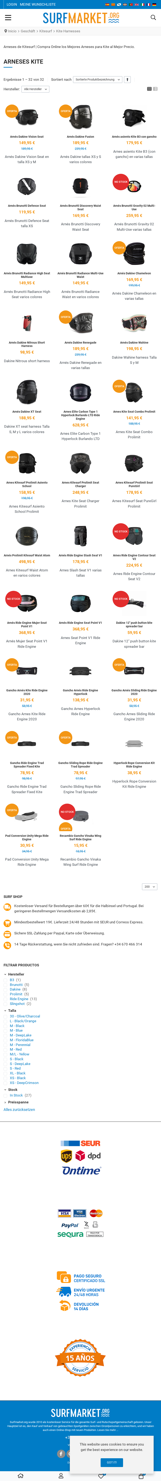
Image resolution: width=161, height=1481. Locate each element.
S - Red (15, 1068)
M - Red (16, 1049)
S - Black (16, 1059)
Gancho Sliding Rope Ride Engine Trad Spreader (80, 764)
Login (12, 4)
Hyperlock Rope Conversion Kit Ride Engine (134, 764)
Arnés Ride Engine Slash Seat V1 (80, 555)
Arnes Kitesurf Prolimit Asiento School (27, 484)
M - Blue (16, 1030)
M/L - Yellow (19, 1054)
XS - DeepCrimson (24, 1083)
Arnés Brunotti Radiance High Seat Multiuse (27, 275)
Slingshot (18, 1004)
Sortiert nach (61, 79)
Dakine (15, 989)
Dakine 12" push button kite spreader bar (134, 624)
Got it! (112, 1462)
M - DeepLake (20, 1035)
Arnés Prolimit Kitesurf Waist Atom (27, 555)
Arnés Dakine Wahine (134, 342)
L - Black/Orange (23, 1021)
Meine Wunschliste (38, 4)
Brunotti (16, 985)
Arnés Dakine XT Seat (26, 411)
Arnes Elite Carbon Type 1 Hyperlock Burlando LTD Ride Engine (80, 415)
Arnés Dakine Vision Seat (27, 136)
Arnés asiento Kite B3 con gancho (134, 136)
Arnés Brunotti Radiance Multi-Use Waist (80, 275)
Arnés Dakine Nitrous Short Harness (27, 344)
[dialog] (112, 1455)
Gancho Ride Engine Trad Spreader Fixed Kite (27, 764)
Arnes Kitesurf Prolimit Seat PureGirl (134, 484)
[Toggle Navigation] (8, 18)
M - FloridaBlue (22, 1040)
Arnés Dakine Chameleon (134, 273)
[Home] (20, 1476)
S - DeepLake (20, 1064)
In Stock (17, 1095)
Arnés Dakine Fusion (80, 136)
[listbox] (97, 79)
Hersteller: (12, 89)
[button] (153, 17)
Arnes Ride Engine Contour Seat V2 (134, 557)
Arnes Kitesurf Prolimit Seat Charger (80, 484)
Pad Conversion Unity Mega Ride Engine (27, 837)
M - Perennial (20, 1045)
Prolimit (16, 994)
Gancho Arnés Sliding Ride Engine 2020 (134, 692)
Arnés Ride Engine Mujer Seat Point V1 (27, 624)
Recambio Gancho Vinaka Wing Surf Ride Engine (80, 837)
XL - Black (18, 1073)
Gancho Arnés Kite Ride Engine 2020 (27, 692)
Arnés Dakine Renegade (80, 342)
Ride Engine (19, 999)
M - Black (17, 1026)
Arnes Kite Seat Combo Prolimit (134, 411)
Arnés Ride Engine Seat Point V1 (80, 622)
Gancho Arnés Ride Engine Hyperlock (80, 692)
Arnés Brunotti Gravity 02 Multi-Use (134, 207)
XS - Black (18, 1078)
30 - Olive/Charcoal (25, 1016)
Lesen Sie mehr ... (107, 1430)
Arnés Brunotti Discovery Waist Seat (80, 207)
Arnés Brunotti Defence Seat (27, 205)
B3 (12, 980)
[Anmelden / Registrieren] (61, 1476)
